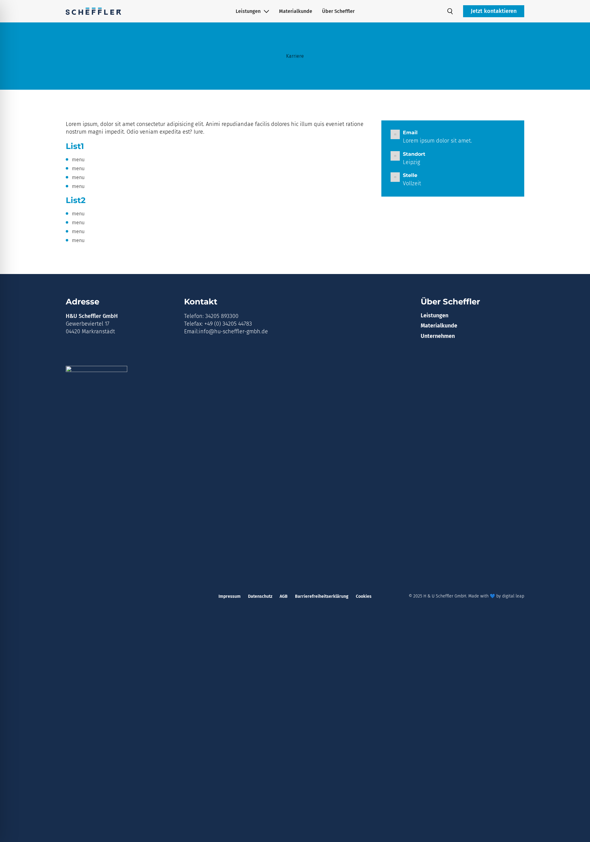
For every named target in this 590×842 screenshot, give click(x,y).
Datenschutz (260, 596)
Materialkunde (295, 11)
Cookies (364, 596)
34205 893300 (221, 316)
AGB (284, 596)
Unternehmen (438, 336)
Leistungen (248, 11)
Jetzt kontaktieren (494, 11)
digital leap (513, 596)
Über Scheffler (338, 11)
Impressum (229, 596)
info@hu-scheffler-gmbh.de (233, 331)
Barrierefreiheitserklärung (321, 596)
